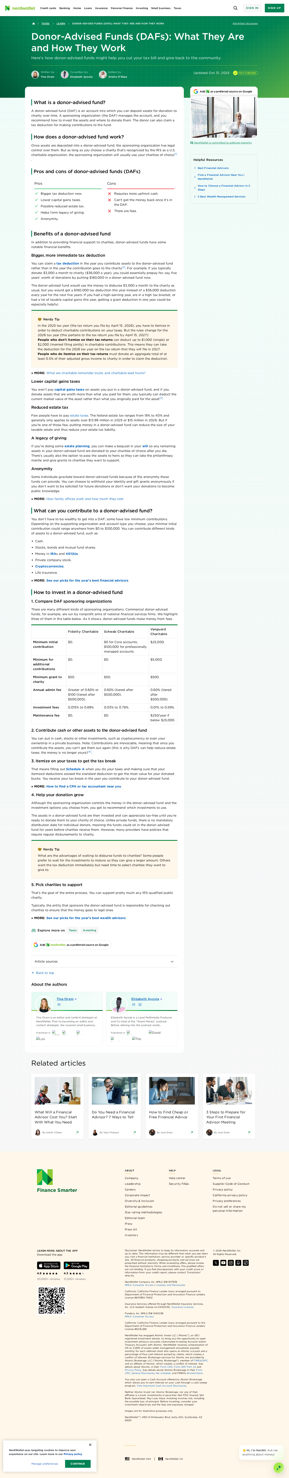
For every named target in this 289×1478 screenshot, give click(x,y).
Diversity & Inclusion (139, 1200)
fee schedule (163, 1373)
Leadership (133, 1183)
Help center (177, 1178)
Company (131, 1178)
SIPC (205, 1360)
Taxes (45, 23)
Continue (78, 1463)
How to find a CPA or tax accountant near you (83, 786)
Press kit (131, 1229)
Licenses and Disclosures (170, 1284)
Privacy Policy (133, 1369)
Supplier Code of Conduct (231, 1183)
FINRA (197, 1360)
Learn (61, 23)
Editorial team (135, 1218)
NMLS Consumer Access (139, 1284)
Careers (130, 1189)
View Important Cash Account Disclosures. (162, 1385)
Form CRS (166, 1366)
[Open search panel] (235, 8)
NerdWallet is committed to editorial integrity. (223, 142)
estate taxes (79, 415)
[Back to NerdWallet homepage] (33, 23)
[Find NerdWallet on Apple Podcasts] (238, 1263)
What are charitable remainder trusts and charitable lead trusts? (95, 373)
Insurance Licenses (182, 1307)
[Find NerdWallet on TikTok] (246, 1263)
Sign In (252, 7)
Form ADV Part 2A (185, 1366)
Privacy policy (223, 1189)
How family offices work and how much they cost (85, 499)
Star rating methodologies (143, 1212)
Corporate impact (137, 1195)
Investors (131, 1235)
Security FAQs (179, 1183)
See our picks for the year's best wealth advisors (86, 918)
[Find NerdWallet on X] (216, 1263)
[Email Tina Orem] (59, 1004)
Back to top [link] (45, 973)
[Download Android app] (76, 1265)
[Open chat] (278, 1467)
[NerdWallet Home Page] (20, 8)
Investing (89, 930)
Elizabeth (145, 999)
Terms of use (222, 1178)
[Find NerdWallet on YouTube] (223, 1263)
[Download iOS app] (49, 1265)
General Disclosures (143, 1373)
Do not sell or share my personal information (229, 1208)
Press (129, 1223)
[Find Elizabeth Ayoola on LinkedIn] (140, 1004)
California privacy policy (230, 1195)
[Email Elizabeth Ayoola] (133, 1004)
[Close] (283, 1446)
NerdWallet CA (174, 1458)
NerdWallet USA (141, 1458)
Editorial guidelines (138, 1206)
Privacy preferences (227, 1200)
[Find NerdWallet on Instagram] (231, 1263)
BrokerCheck (195, 1373)
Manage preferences (44, 1463)
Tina (65, 999)
